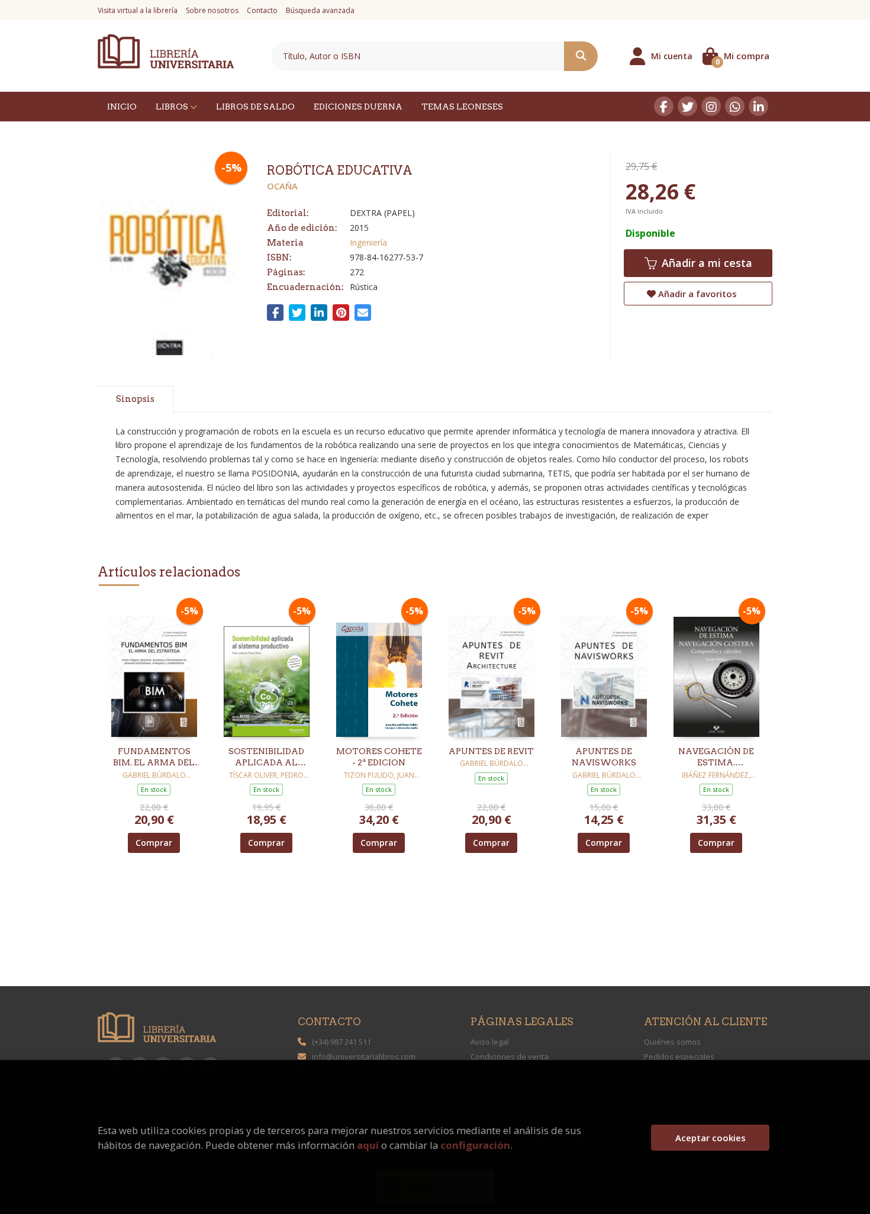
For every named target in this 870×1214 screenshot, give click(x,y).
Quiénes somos (672, 1041)
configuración (475, 1145)
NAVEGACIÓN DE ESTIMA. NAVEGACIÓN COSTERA (716, 757)
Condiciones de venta (510, 1056)
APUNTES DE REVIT (491, 751)
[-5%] (154, 669)
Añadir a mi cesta (705, 263)
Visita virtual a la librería (138, 10)
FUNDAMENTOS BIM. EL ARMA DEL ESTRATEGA (154, 757)
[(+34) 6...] (735, 106)
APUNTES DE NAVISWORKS (604, 757)
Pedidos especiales (679, 1056)
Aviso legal (490, 1041)
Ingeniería (368, 242)
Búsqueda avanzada (320, 10)
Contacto (262, 10)
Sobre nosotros (212, 10)
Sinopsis (135, 399)
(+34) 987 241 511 (341, 1041)
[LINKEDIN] (758, 106)
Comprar (154, 842)
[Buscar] (581, 56)
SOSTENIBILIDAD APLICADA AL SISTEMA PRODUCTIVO (266, 757)
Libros (173, 106)
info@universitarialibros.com (363, 1056)
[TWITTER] (687, 106)
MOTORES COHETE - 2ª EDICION (379, 757)
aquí (368, 1145)
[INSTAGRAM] (711, 106)
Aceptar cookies (710, 1138)
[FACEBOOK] (664, 106)
